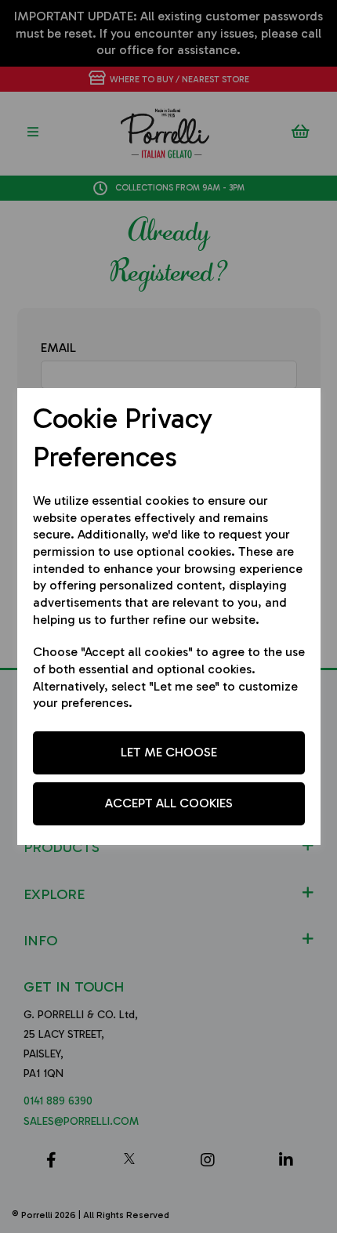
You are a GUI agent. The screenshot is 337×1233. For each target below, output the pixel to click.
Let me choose (169, 752)
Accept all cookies (169, 803)
